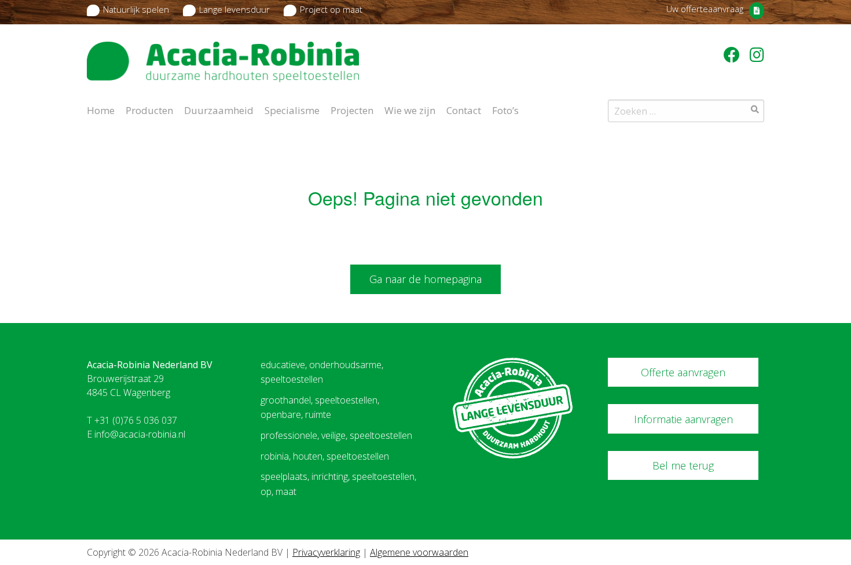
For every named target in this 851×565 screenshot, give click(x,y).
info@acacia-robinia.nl (139, 434)
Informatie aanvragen (683, 419)
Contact (463, 109)
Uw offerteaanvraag (704, 8)
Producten (149, 109)
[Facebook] (734, 54)
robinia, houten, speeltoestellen (325, 456)
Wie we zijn (409, 109)
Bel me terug (683, 465)
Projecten (352, 109)
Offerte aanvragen (683, 372)
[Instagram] (757, 54)
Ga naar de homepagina (425, 279)
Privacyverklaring (326, 552)
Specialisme (292, 109)
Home (101, 109)
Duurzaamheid (219, 109)
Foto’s (505, 109)
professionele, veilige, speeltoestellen (336, 435)
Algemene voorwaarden (419, 552)
